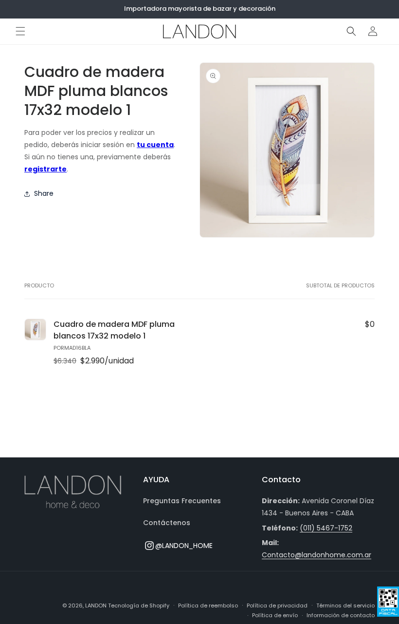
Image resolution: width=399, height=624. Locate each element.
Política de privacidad (277, 605)
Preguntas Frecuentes (182, 501)
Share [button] (44, 193)
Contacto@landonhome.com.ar (316, 555)
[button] (20, 31)
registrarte (45, 169)
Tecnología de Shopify (138, 605)
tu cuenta (155, 145)
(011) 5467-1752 (326, 528)
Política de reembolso (208, 605)
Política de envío (275, 615)
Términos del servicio (345, 605)
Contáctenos (166, 523)
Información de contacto (341, 615)
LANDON (96, 605)
